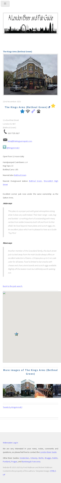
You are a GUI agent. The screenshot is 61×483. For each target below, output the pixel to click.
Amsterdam (24, 458)
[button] (16, 335)
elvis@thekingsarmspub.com (19, 141)
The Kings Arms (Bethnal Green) (26, 107)
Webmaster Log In (10, 442)
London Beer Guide (48, 452)
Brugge (48, 458)
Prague (14, 461)
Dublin (55, 458)
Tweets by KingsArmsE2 (12, 407)
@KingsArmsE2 (12, 148)
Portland (6, 461)
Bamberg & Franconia (31, 461)
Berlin (41, 458)
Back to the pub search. (13, 286)
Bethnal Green (20, 175)
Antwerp (33, 458)
